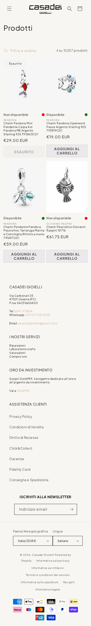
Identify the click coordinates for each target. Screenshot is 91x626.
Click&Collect (20, 448)
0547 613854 (23, 311)
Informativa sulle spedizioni (40, 582)
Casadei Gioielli (43, 554)
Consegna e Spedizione (29, 480)
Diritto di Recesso (23, 437)
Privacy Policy (20, 416)
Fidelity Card (20, 469)
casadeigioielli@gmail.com (38, 323)
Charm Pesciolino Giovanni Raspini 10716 (66, 228)
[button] (9, 9)
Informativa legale (47, 589)
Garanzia (16, 459)
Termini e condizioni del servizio (48, 574)
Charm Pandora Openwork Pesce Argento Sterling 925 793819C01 (66, 126)
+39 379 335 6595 (37, 315)
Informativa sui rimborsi (48, 567)
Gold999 (23, 390)
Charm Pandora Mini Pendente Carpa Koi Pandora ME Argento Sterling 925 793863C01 (21, 128)
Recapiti (69, 582)
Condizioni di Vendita (26, 427)
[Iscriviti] (71, 509)
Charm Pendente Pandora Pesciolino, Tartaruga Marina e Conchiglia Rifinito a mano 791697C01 (24, 232)
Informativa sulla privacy (53, 560)
